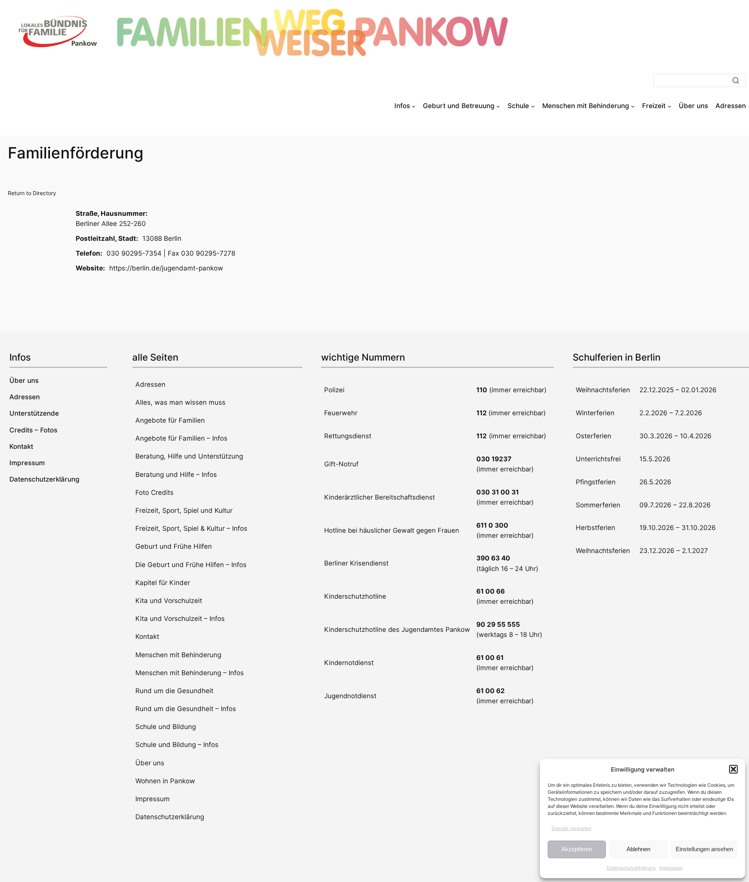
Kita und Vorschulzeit (168, 601)
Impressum (671, 868)
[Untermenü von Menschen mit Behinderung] (633, 106)
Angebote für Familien (170, 420)
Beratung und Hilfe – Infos (176, 474)
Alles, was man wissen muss (180, 402)
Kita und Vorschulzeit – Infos (180, 618)
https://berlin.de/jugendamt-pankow (166, 268)
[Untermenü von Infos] (413, 106)
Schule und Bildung (165, 727)
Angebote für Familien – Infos (181, 438)
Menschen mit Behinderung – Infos (189, 673)
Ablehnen (638, 849)
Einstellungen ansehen (704, 849)
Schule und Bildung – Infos (176, 745)
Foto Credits (154, 492)
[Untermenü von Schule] (533, 106)
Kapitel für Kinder (162, 583)
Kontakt (147, 636)
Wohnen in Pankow (165, 781)
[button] (733, 769)
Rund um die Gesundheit (174, 691)
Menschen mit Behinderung (178, 655)
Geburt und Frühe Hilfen (173, 546)
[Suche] (735, 80)
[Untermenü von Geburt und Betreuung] (498, 106)
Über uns (149, 763)
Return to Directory (32, 193)
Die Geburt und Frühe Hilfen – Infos (191, 565)
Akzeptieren (576, 849)
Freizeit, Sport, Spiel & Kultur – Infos (191, 528)
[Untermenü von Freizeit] (669, 106)
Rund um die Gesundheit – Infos (185, 709)
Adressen (150, 384)
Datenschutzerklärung (631, 868)
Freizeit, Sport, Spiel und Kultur (184, 510)
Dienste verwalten (571, 828)
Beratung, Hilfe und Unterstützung (189, 456)
